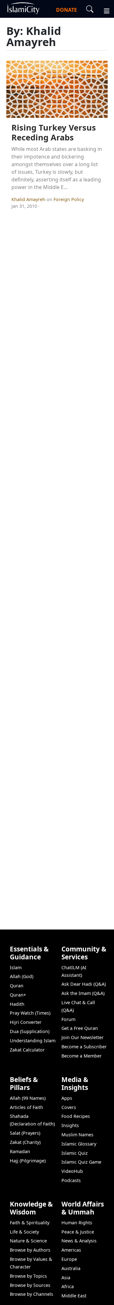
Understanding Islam (32, 1041)
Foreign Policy (69, 199)
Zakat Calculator (27, 1050)
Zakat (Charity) (25, 1142)
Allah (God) (21, 976)
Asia (65, 1278)
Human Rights (76, 1223)
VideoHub (72, 1171)
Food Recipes (75, 1116)
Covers (68, 1107)
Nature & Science (28, 1241)
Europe (69, 1259)
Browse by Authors (30, 1250)
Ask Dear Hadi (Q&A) (83, 984)
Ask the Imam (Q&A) (82, 993)
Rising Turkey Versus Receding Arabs (53, 132)
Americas (71, 1250)
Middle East (73, 1296)
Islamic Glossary (78, 1144)
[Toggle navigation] (104, 10)
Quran (16, 986)
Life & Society (24, 1232)
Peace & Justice (77, 1232)
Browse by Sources (30, 1285)
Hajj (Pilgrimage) (28, 1161)
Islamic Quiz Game (81, 1162)
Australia (70, 1268)
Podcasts (71, 1180)
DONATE (66, 9)
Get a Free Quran (79, 1028)
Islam (16, 967)
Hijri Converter (25, 1022)
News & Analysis (79, 1241)
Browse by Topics (28, 1276)
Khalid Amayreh (29, 199)
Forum (68, 1019)
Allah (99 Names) (28, 1098)
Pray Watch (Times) (30, 1013)
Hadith (17, 1004)
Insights (70, 1125)
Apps (66, 1098)
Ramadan (20, 1151)
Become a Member (81, 1056)
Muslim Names (77, 1135)
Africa (67, 1286)
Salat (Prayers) (25, 1133)
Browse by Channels (31, 1294)
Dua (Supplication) (29, 1031)
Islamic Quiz (74, 1153)
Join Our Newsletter (82, 1037)
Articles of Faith (26, 1107)
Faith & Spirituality (29, 1223)
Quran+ (18, 995)
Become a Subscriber (84, 1047)
